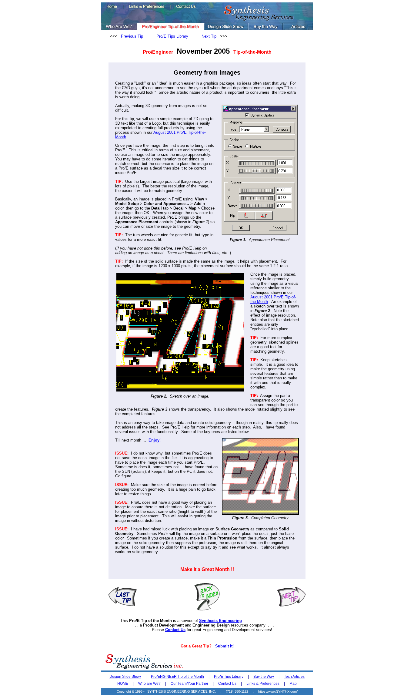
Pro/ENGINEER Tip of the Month (177, 676)
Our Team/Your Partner (189, 683)
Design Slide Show (125, 676)
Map (293, 683)
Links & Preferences (262, 683)
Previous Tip (132, 36)
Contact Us (175, 629)
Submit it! (224, 646)
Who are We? (149, 683)
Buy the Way (263, 676)
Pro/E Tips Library (172, 36)
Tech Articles (294, 676)
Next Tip (209, 36)
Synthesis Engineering (220, 620)
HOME (122, 683)
